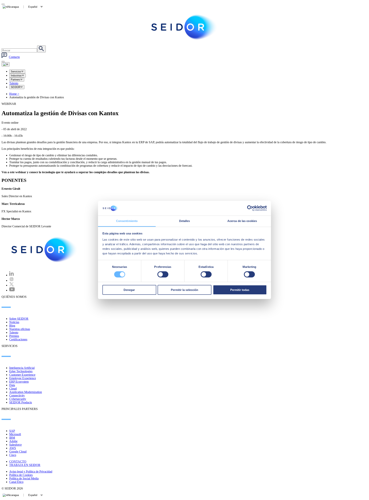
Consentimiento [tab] (127, 221)
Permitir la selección (184, 289)
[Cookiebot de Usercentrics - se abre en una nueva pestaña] (250, 208)
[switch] (162, 274)
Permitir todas (239, 289)
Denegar (129, 289)
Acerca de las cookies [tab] (242, 221)
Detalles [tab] (184, 221)
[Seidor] (45, 249)
